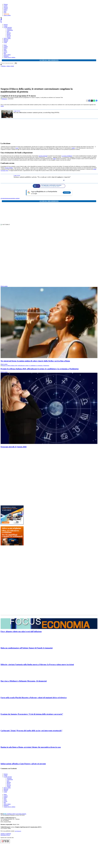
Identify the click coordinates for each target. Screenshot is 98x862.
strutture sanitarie (15, 198)
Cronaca (6, 8)
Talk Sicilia (6, 14)
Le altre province (8, 27)
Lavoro (5, 52)
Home (5, 45)
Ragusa (8, 34)
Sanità (2, 106)
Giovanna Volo (4, 170)
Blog (5, 53)
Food (5, 12)
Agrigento (9, 28)
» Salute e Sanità (10, 66)
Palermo (6, 4)
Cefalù (5, 42)
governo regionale (43, 156)
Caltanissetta (10, 30)
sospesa (9, 198)
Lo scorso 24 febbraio (66, 156)
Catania (5, 5)
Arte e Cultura (7, 54)
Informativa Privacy (5, 835)
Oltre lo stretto (7, 15)
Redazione (4, 98)
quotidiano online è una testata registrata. (13, 813)
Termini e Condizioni (6, 833)
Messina (9, 32)
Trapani (8, 37)
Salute (5, 50)
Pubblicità (6, 56)
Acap (17, 148)
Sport (5, 11)
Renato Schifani (9, 167)
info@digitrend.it (18, 831)
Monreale (6, 39)
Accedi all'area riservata (49, 60)
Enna (8, 31)
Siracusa (6, 7)
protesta (6, 198)
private (2, 198)
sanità (73, 148)
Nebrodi (6, 41)
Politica (5, 9)
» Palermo (3, 66)
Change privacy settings (9, 57)
